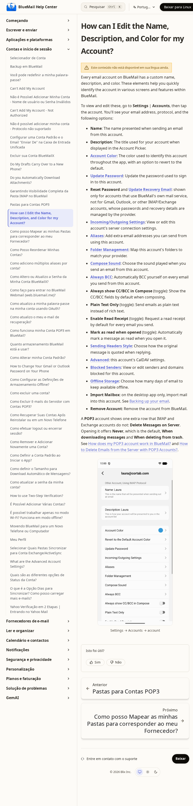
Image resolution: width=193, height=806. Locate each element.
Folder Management (109, 249)
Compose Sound (105, 263)
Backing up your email (149, 401)
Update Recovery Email (150, 189)
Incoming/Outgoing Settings (117, 222)
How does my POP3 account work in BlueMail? (129, 443)
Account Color (103, 155)
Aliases (97, 235)
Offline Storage (104, 381)
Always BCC (101, 277)
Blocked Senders (105, 367)
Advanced (99, 359)
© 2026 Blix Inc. (120, 772)
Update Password (106, 175)
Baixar (181, 758)
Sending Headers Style (111, 345)
